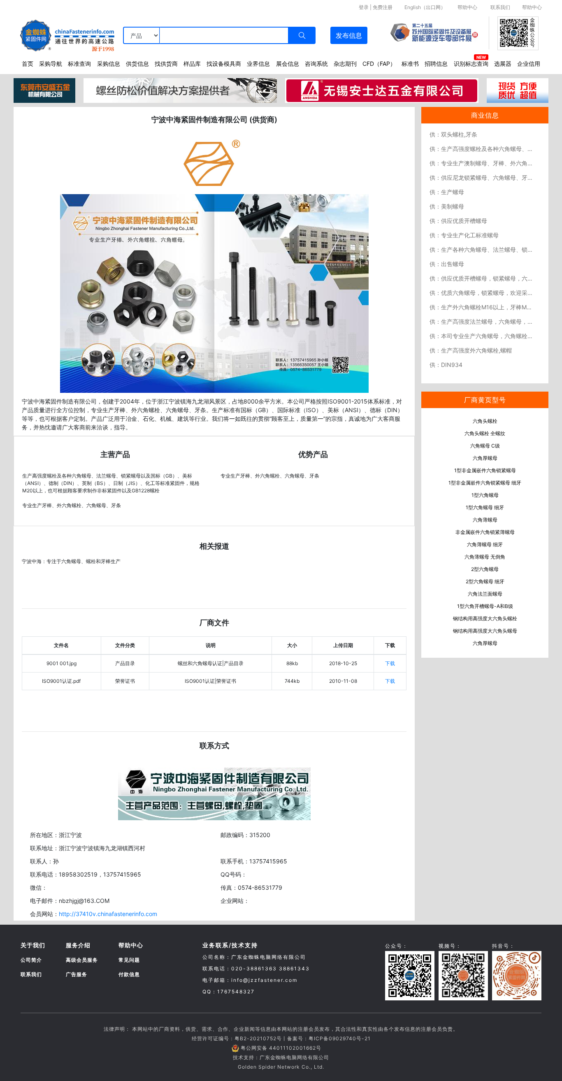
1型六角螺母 (485, 495)
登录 (364, 7)
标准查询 (79, 63)
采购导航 (50, 63)
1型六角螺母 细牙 (485, 507)
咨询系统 (316, 63)
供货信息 (137, 63)
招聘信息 (436, 63)
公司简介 (31, 960)
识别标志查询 (471, 63)
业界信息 (258, 63)
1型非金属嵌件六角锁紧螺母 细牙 (484, 483)
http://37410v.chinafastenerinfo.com (108, 913)
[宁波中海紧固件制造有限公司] (214, 293)
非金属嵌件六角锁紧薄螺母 (485, 532)
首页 (27, 63)
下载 (390, 663)
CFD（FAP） (379, 63)
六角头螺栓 (485, 421)
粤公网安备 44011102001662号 (281, 1048)
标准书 (410, 63)
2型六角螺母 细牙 (485, 581)
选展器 (502, 63)
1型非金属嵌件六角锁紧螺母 (485, 470)
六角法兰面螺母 (485, 594)
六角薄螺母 (485, 520)
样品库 (192, 63)
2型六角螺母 (485, 569)
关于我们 (33, 945)
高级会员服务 (82, 960)
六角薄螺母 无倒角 (484, 557)
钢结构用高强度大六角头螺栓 (485, 618)
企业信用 (528, 63)
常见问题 (129, 960)
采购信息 (108, 63)
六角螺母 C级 (485, 446)
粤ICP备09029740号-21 (340, 1038)
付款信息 (129, 974)
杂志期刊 (345, 63)
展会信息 (287, 63)
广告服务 (76, 974)
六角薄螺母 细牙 (485, 544)
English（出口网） (425, 7)
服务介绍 (78, 945)
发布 (349, 35)
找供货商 (166, 63)
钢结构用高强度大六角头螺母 (485, 631)
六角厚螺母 (485, 458)
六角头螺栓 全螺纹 (484, 433)
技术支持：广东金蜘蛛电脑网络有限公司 (281, 1057)
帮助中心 (467, 7)
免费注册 (382, 7)
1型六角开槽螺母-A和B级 (485, 606)
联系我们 (500, 7)
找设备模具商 (224, 63)
